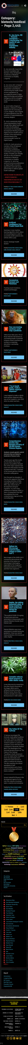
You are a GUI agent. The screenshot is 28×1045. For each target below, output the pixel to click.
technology (7, 864)
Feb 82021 (6, 678)
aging (4, 846)
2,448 (13, 812)
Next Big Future (8, 982)
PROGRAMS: (17, 1024)
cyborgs (10, 789)
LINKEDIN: (5, 1013)
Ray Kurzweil (7, 882)
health (5, 250)
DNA (5, 881)
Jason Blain (9, 956)
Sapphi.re (25, 1036)
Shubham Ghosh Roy (12, 904)
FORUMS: (10, 1031)
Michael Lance (10, 953)
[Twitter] (11, 1038)
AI (6, 846)
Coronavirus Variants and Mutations (14, 282)
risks (13, 862)
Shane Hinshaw (10, 938)
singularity (16, 862)
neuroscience (15, 789)
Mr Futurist (7, 980)
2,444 (11, 809)
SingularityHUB (8, 986)
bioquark (14, 848)
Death (11, 852)
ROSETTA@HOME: (8, 1027)
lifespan (14, 858)
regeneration (5, 862)
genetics (5, 504)
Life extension (7, 858)
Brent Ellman (10, 787)
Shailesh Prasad (10, 911)
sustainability (24, 862)
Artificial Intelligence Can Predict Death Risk (16, 224)
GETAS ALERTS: (18, 1013)
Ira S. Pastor (10, 187)
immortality (7, 856)
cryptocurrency (5, 852)
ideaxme (25, 854)
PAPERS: (16, 1027)
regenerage (20, 860)
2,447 (8, 812)
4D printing (7, 878)
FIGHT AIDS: (5, 1021)
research (11, 862)
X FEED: (5, 1016)
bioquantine (8, 848)
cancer (24, 850)
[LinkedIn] (14, 1038)
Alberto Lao (9, 936)
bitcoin (12, 850)
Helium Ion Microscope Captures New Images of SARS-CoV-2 (15, 550)
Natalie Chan (9, 943)
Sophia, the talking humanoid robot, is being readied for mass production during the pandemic (16, 607)
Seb (7, 951)
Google (6, 854)
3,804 (20, 812)
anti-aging (15, 846)
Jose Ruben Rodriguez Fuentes (14, 921)
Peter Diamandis (8, 879)
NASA (25, 858)
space (20, 862)
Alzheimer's (10, 846)
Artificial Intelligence (22, 846)
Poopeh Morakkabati (12, 294)
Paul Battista (9, 913)
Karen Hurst (9, 919)
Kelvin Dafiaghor (10, 917)
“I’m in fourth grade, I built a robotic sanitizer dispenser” (15, 389)
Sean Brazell (9, 945)
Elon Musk (6, 884)
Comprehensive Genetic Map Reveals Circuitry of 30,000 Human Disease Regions (16, 445)
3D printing (7, 876)
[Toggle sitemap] (22, 6)
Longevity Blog (8, 978)
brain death (21, 850)
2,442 (22, 806)
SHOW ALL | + (6, 964)
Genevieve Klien (11, 248)
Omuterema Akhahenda (12, 926)
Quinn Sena (10, 700)
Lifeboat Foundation (10, 1036)
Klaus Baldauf (10, 928)
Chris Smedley (10, 962)
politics (10, 860)
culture (9, 852)
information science (11, 250)
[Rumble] (20, 1038)
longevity (20, 858)
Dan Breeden (9, 908)
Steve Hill (8, 947)
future (24, 852)
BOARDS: (17, 1019)
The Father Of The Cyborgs (15, 729)
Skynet (5, 887)
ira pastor (21, 856)
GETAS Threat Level (14, 1003)
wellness (21, 864)
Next (13, 815)
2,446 (22, 809)
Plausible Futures (8, 984)
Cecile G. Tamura (10, 930)
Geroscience (7, 976)
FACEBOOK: (4, 1009)
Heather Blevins (11, 641)
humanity (21, 854)
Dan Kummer (9, 924)
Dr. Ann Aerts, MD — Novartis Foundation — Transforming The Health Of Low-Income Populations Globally (15, 41)
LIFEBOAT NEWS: (18, 1009)
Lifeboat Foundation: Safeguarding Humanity (10, 5)
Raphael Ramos (10, 941)
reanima (14, 860)
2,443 (6, 809)
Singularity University (9, 886)
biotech (20, 848)
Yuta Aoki (8, 932)
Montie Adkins (10, 958)
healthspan (16, 854)
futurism (3, 854)
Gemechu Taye (10, 915)
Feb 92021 (6, 41)
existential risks (16, 852)
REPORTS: (17, 1021)
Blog (14, 12)
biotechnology (6, 850)
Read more (14, 194)
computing (6, 789)
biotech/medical (17, 187)
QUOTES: (16, 1031)
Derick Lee (9, 934)
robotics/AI (10, 189)
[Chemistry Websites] (14, 834)
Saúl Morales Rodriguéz (12, 902)
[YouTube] (17, 1038)
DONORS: (9, 1019)
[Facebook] (8, 1038)
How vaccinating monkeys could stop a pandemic (15, 329)
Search (25, 825)
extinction (20, 852)
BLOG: (16, 1016)
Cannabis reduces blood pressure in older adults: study (16, 678)
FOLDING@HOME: (8, 1024)
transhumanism (14, 864)
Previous (10, 806)
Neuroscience (7, 860)
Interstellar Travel (15, 856)
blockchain (16, 850)
